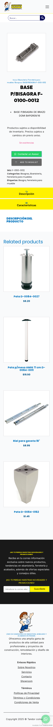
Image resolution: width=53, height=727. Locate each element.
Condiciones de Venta (26, 702)
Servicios (26, 672)
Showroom (26, 681)
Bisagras (18, 83)
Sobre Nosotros (26, 667)
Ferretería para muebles (19, 176)
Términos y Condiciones (26, 697)
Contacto (26, 676)
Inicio (15, 80)
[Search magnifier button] (42, 17)
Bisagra (22, 180)
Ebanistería (22, 80)
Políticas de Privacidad (26, 693)
